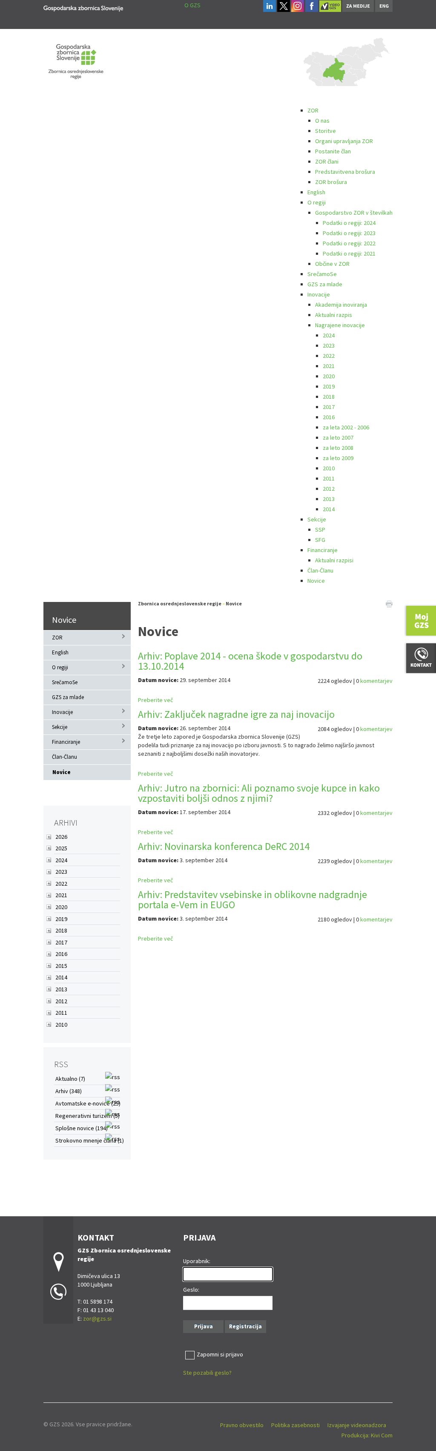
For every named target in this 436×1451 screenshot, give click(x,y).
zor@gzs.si (97, 1318)
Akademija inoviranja (341, 304)
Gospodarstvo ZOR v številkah (354, 212)
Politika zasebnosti (295, 1425)
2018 (329, 396)
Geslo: (191, 1289)
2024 (329, 335)
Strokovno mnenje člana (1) (89, 1140)
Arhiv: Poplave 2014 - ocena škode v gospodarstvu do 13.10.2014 (250, 661)
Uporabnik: (196, 1261)
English (316, 192)
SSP (320, 529)
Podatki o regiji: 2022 (349, 243)
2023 (329, 345)
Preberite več (155, 700)
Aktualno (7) (70, 1078)
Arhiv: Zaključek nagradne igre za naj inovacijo (236, 714)
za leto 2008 (338, 448)
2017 (329, 407)
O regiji (316, 202)
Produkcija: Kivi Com (367, 1435)
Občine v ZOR (332, 264)
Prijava (203, 1326)
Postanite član (333, 151)
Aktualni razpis (333, 315)
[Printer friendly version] (389, 603)
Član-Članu (320, 570)
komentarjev (376, 681)
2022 (329, 356)
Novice (316, 580)
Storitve (325, 131)
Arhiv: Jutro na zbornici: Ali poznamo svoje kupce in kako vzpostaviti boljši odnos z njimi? (259, 793)
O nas (322, 120)
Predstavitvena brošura (345, 172)
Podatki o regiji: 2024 (349, 223)
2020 (329, 376)
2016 (329, 417)
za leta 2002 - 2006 (346, 427)
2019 (329, 386)
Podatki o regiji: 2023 (349, 233)
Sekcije (316, 519)
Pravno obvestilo (242, 1425)
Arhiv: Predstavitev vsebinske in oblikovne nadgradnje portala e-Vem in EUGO (252, 899)
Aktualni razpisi (334, 560)
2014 (329, 509)
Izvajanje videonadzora (356, 1425)
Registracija (245, 1326)
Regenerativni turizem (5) (87, 1116)
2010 (329, 468)
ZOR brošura (331, 182)
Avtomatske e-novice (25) (87, 1103)
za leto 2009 (338, 458)
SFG (320, 540)
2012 (329, 488)
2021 (329, 366)
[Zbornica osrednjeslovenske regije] (83, 7)
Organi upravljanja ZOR (344, 141)
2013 (329, 499)
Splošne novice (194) (81, 1128)
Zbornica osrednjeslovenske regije (179, 603)
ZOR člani (326, 161)
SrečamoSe (322, 274)
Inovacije (318, 294)
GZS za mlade (324, 284)
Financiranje (322, 550)
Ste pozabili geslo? (207, 1372)
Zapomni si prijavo (220, 1354)
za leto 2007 (338, 437)
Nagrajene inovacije (340, 325)
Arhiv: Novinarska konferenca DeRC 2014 (224, 846)
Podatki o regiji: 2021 (349, 253)
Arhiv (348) (68, 1091)
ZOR (312, 110)
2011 (329, 478)
